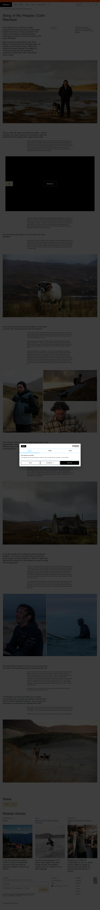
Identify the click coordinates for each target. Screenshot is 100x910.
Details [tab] (50, 450)
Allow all (69, 462)
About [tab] (70, 450)
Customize (49, 462)
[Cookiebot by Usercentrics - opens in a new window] (73, 446)
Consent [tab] (30, 451)
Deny (30, 462)
